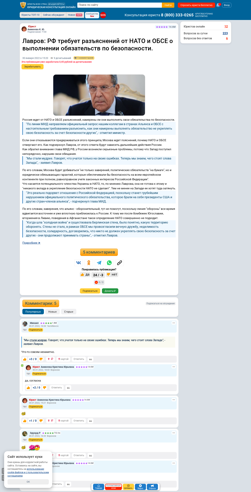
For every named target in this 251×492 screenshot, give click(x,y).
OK (28, 481)
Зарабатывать (32, 66)
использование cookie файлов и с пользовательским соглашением (28, 472)
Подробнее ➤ (31, 242)
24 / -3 (98, 275)
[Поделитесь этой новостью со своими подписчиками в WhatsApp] (109, 262)
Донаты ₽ (110, 291)
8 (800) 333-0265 (177, 15)
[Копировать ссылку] (119, 262)
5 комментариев (99, 252)
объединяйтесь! (56, 4)
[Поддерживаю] (24, 359)
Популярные (33, 311)
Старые (68, 311)
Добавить (128, 488)
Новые (52, 311)
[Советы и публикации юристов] (23, 5)
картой (64, 359)
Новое (74, 14)
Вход (226, 5)
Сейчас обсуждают (53, 14)
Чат (25, 330)
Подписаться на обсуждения (161, 303)
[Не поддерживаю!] (41, 359)
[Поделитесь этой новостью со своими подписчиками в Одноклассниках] (89, 262)
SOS (103, 15)
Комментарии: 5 (40, 303)
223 (225, 33)
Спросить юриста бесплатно (196, 5)
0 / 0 (101, 282)
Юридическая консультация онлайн (51, 7)
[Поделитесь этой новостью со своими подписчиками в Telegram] (99, 262)
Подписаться (90, 291)
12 (226, 26)
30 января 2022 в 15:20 (35, 58)
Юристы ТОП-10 (30, 14)
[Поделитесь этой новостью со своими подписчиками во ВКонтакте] (78, 262)
